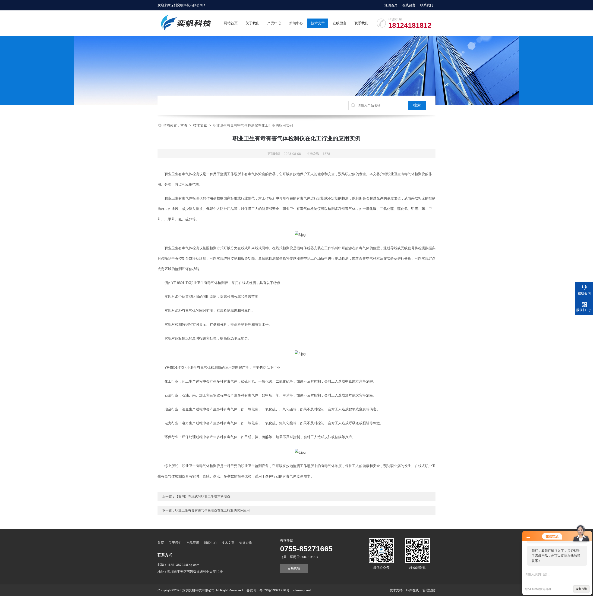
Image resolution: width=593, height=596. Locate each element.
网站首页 (231, 23)
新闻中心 (296, 23)
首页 (183, 125)
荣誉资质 (245, 543)
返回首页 (391, 5)
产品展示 (192, 543)
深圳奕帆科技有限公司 (186, 5)
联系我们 (426, 5)
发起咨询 (581, 588)
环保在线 (412, 590)
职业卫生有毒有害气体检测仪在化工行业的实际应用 (212, 510)
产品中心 (274, 23)
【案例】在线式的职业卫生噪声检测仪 (202, 496)
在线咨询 (293, 569)
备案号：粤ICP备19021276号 (267, 590)
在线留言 (408, 5)
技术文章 (318, 23)
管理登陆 (429, 590)
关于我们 (252, 23)
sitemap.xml (302, 590)
